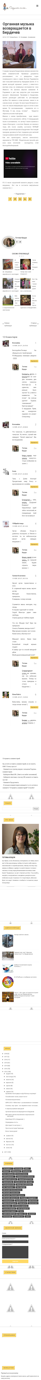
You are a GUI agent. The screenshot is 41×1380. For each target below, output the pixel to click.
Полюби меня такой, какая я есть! (16, 1096)
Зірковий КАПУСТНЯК (25, 1179)
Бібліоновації (16, 1171)
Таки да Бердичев (23, 1208)
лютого (8, 1144)
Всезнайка (16, 343)
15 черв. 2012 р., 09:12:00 (20, 526)
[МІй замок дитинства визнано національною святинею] (8, 300)
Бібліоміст (6, 1171)
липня (8, 1088)
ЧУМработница (17, 523)
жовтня (8, 1079)
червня (8, 1091)
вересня (8, 1082)
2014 (5, 1065)
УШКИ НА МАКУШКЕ (9, 1214)
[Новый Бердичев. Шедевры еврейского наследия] (8, 283)
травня (8, 1135)
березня (8, 1141)
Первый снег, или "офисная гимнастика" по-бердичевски (23, 953)
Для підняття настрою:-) (13, 1125)
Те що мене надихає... (10, 1211)
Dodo (14, 471)
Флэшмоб (32, 1214)
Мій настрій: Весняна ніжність (12, 1190)
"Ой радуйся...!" (7, 1168)
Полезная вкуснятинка (12, 1099)
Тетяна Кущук (14, 37)
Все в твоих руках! (11, 1131)
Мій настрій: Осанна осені (11, 1192)
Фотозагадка (7, 1216)
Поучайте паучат (21, 1200)
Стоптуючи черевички (20, 1206)
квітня (8, 1138)
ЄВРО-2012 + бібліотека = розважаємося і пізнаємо (21, 1102)
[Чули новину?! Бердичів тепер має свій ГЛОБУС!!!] (25, 264)
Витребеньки (26, 1171)
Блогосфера (18, 1168)
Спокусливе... (7, 1206)
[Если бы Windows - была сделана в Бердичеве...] (25, 300)
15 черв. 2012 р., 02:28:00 (20, 474)
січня (7, 1147)
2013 (5, 1068)
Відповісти (34, 361)
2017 (5, 1056)
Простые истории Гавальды (14, 1128)
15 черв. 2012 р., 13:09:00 (20, 697)
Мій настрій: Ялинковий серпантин (13, 1195)
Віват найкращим (8, 1174)
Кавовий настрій (20, 1182)
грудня (8, 1073)
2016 (5, 1059)
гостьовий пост (18, 1216)
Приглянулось (33, 1200)
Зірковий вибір (7, 1182)
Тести (21, 1211)
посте (5, 121)
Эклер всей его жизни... (21, 934)
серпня (8, 1085)
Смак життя (22, 1203)
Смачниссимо (33, 1203)
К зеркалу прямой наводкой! (14, 1108)
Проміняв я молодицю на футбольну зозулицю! (20, 1093)
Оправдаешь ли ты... (12, 1122)
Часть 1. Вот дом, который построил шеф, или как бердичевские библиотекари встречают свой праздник (26, 995)
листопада (9, 1076)
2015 (5, 1062)
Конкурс (30, 1182)
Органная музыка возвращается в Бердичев (19, 1111)
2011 (5, 1152)
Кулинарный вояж (8, 1184)
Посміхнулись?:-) (8, 1200)
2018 (5, 1053)
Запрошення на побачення (25, 1176)
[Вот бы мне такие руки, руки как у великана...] (25, 283)
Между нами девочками (24, 1184)
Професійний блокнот (9, 1203)
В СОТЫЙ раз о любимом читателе (25, 977)
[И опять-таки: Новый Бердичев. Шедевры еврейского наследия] (8, 264)
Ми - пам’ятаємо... (8, 1187)
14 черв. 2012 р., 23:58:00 (20, 427)
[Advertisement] (20, 222)
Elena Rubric (16, 694)
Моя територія (21, 1187)
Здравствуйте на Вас (9, 1179)
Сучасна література (9, 1208)
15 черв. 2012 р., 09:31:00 (20, 578)
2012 (5, 1071)
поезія (28, 1216)
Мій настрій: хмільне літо (10, 1198)
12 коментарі (31, 37)
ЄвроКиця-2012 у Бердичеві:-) (14, 1119)
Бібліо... (27, 1168)
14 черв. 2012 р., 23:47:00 (20, 345)
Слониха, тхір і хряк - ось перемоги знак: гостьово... (22, 1105)
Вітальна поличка (21, 1174)
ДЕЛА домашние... (8, 1176)
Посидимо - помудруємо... (29, 1198)
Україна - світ (22, 1214)
